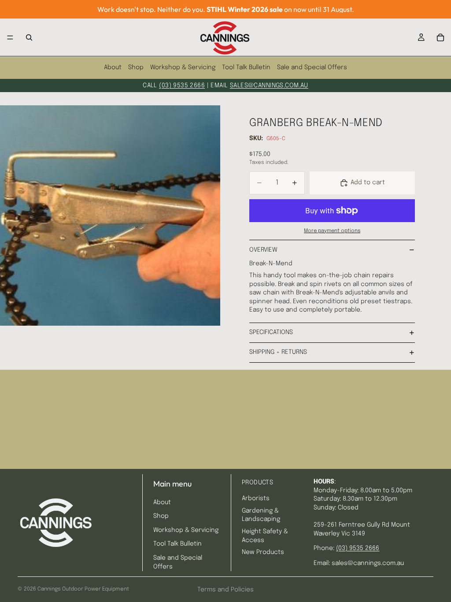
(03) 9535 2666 (182, 85)
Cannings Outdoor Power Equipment (83, 589)
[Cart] (440, 37)
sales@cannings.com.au (269, 85)
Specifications (271, 332)
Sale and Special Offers (312, 67)
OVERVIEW (263, 250)
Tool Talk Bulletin (246, 67)
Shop (136, 67)
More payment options (332, 231)
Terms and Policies (225, 590)
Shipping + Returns (278, 352)
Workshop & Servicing (182, 67)
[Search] (29, 37)
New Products (263, 552)
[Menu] (10, 37)
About (113, 67)
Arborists (256, 498)
